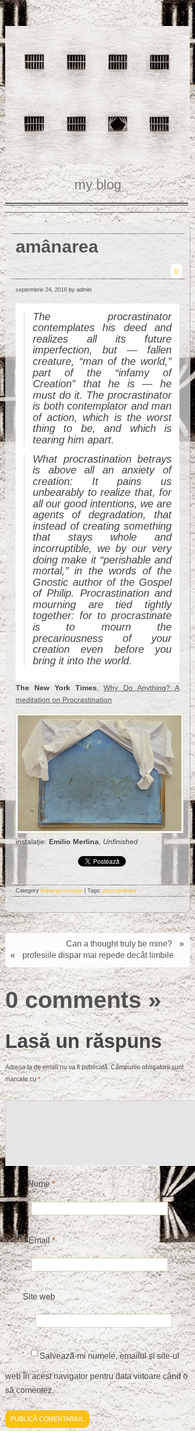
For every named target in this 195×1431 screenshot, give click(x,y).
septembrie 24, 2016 (41, 289)
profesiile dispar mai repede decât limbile (98, 955)
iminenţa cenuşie (62, 890)
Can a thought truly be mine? (119, 943)
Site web (39, 1296)
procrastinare (120, 890)
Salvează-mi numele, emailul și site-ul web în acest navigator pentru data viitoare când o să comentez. (96, 1373)
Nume (41, 1183)
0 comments (73, 1000)
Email (42, 1240)
